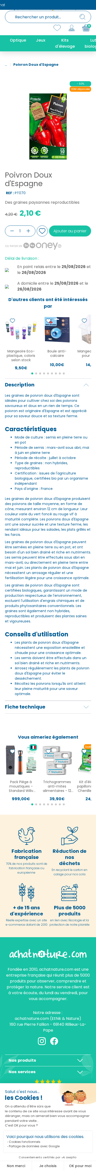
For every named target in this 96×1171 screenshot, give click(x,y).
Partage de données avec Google (34, 1146)
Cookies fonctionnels (24, 1142)
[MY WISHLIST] (57, 28)
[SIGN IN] (72, 28)
